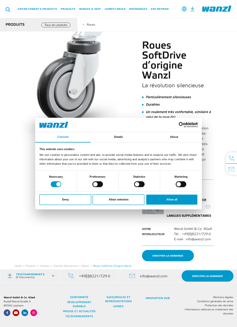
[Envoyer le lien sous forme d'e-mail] (208, 207)
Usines (118, 306)
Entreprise (160, 9)
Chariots (44, 266)
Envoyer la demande (168, 255)
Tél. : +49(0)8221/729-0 (192, 234)
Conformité (79, 297)
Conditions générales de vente (215, 301)
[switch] (97, 184)
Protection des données (219, 305)
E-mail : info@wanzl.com (192, 239)
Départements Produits (37, 9)
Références (138, 9)
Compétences (115, 9)
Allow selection (118, 199)
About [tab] (174, 137)
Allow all (171, 199)
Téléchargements (79, 316)
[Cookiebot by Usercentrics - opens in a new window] (181, 124)
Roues (91, 24)
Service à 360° (90, 9)
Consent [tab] (63, 137)
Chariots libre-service (65, 266)
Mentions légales (223, 297)
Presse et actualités (79, 311)
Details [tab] (118, 137)
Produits (68, 9)
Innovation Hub (158, 298)
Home (18, 266)
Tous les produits (55, 25)
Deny (65, 199)
